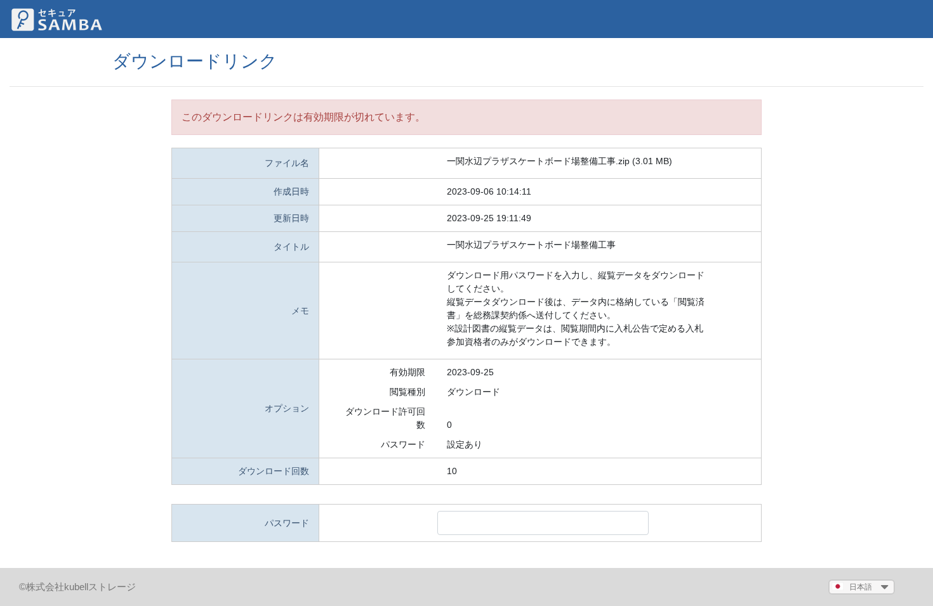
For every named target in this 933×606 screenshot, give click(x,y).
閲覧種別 (407, 392)
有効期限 (407, 372)
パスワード (403, 444)
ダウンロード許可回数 (385, 418)
